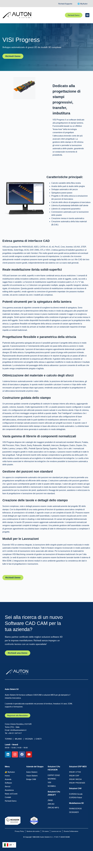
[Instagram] (15, 754)
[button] (87, 15)
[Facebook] (22, 754)
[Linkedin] (8, 754)
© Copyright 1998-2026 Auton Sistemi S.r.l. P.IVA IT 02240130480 (46, 836)
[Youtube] (29, 754)
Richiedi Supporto (65, 3)
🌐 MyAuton (82, 3)
